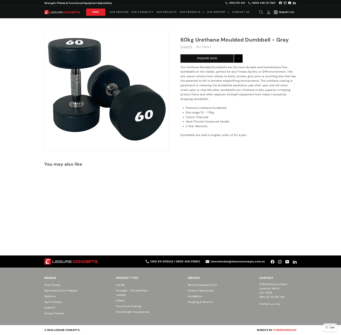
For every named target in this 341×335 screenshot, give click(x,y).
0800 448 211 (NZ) (263, 2)
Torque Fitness (54, 313)
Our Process (119, 12)
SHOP (96, 11)
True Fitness (52, 285)
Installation (195, 296)
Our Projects (166, 12)
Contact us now (269, 304)
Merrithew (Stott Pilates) (60, 290)
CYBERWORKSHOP (285, 330)
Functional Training (128, 306)
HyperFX (186, 47)
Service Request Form (202, 285)
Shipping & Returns (200, 302)
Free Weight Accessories (132, 312)
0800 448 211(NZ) (188, 261)
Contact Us (241, 12)
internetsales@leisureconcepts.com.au (238, 261)
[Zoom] (106, 89)
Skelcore (50, 296)
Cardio (120, 285)
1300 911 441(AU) (162, 261)
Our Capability (142, 12)
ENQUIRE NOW (207, 58)
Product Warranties (201, 290)
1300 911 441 (237, 2)
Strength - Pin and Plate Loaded (132, 293)
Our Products (191, 12)
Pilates (120, 300)
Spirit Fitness (53, 302)
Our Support (217, 12)
